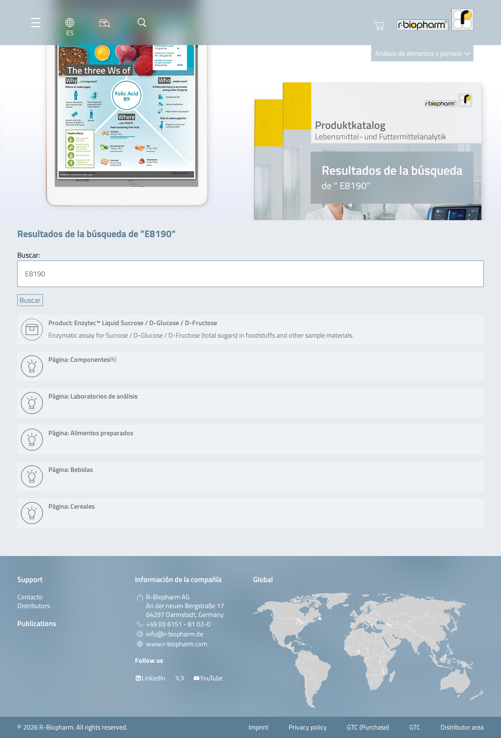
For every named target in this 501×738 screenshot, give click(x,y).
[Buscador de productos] (105, 22)
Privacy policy (308, 727)
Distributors (33, 606)
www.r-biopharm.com (176, 644)
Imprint (258, 727)
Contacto (30, 597)
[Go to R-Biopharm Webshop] (378, 25)
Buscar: (28, 255)
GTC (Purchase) (368, 727)
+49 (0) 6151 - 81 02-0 (178, 624)
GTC (414, 727)
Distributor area (462, 727)
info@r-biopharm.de (174, 634)
